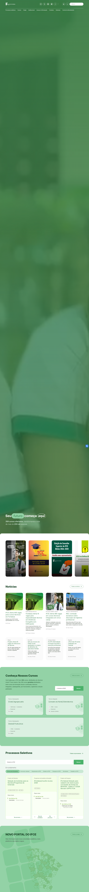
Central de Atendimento (68, 10)
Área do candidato (38, 817)
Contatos (51, 10)
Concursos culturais (24, 771)
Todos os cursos (77, 675)
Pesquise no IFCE (57, 771)
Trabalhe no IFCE (74, 771)
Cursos (19, 10)
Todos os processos (76, 753)
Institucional (31, 10)
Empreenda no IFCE (36, 771)
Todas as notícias (76, 586)
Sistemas (58, 10)
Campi (24, 10)
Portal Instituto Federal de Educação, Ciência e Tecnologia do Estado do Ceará (12, 3)
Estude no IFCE (46, 771)
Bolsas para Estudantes (12, 771)
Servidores (65, 771)
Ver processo (18, 817)
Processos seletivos (11, 10)
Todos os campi (77, 834)
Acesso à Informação (42, 10)
